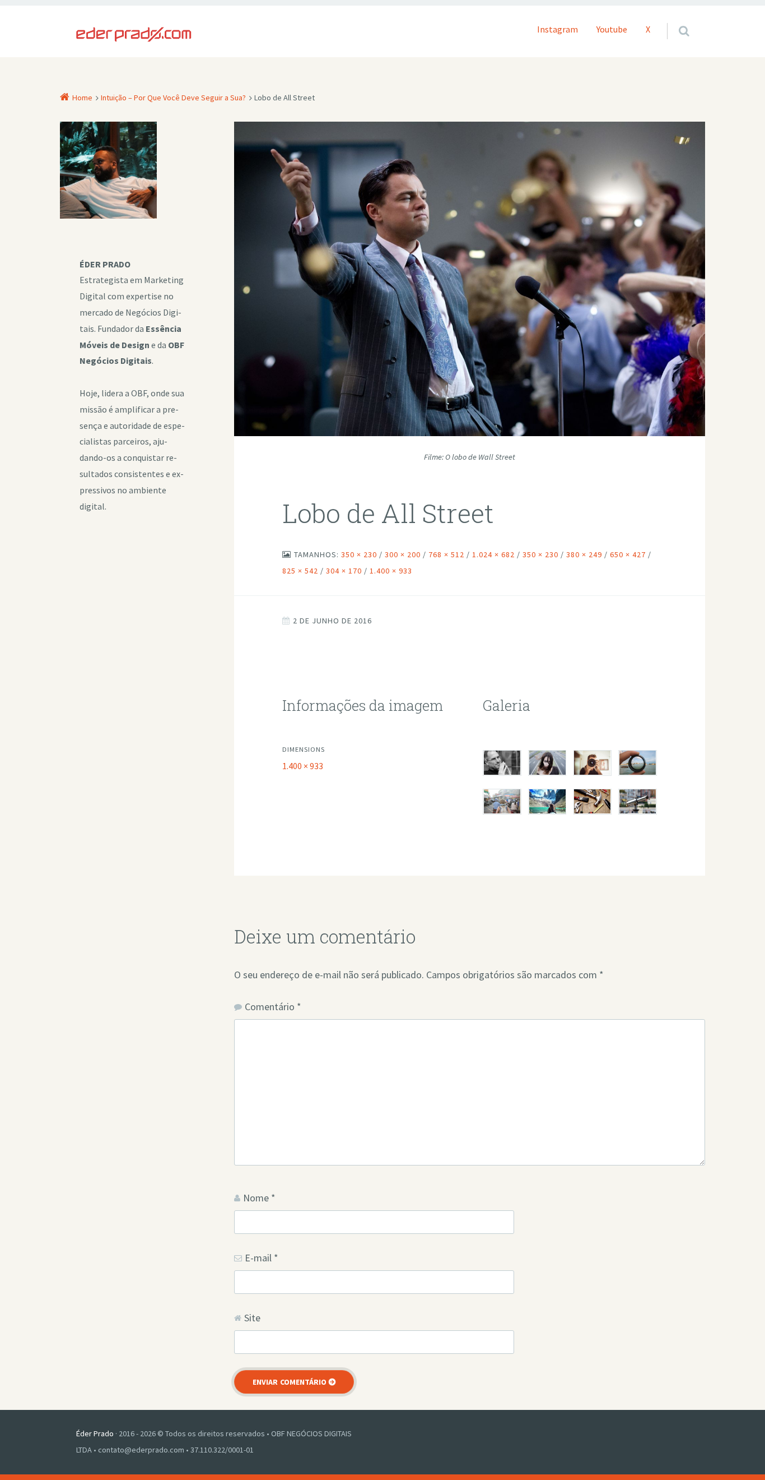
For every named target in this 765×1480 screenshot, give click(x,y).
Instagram (557, 29)
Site (252, 1317)
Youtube (611, 29)
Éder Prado (95, 1433)
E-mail (261, 1257)
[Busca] (673, 19)
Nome (259, 1197)
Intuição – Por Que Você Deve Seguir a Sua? (173, 97)
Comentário (273, 1006)
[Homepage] (134, 34)
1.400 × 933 (302, 765)
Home (82, 97)
